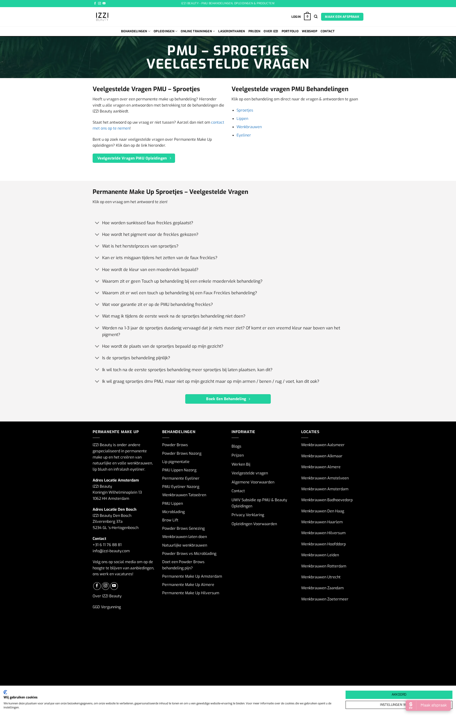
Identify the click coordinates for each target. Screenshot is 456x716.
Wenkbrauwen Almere (321, 466)
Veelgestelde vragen (250, 473)
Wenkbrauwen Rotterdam (323, 566)
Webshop (309, 31)
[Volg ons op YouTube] (104, 3)
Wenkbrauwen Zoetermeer (324, 599)
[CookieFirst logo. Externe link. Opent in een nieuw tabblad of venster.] (5, 692)
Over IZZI (271, 31)
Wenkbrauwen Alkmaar (321, 456)
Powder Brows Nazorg (181, 453)
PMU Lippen (172, 503)
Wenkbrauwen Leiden (320, 554)
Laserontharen (231, 31)
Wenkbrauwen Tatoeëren (184, 494)
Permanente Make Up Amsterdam (192, 576)
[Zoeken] (316, 16)
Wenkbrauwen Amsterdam (324, 489)
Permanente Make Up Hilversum (190, 592)
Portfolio (290, 31)
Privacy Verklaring (248, 514)
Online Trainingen (196, 31)
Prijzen (254, 31)
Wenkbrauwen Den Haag (322, 511)
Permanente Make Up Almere (188, 584)
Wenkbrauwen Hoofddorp (323, 544)
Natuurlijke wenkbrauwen (184, 545)
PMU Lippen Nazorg (179, 470)
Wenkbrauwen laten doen (184, 536)
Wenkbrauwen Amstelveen (325, 478)
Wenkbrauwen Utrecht (321, 577)
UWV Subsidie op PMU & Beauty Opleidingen (259, 503)
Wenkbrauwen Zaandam (322, 587)
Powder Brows (175, 444)
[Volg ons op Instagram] (99, 3)
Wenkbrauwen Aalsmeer (323, 444)
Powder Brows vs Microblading (189, 553)
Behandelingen (134, 31)
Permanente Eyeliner (181, 478)
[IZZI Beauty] (122, 16)
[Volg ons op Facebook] (95, 3)
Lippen (242, 118)
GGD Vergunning (107, 606)
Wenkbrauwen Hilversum (323, 532)
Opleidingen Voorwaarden (254, 523)
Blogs (236, 446)
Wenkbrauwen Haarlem (322, 521)
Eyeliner (244, 135)
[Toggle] (97, 223)
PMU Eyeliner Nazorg (180, 486)
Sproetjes (245, 110)
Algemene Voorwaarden (253, 482)
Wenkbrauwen (249, 126)
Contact (328, 31)
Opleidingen (164, 31)
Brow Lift (170, 520)
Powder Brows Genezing (183, 528)
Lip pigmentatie (176, 461)
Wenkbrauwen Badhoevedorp (327, 499)
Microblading (173, 511)
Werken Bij (241, 464)
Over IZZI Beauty (107, 596)
